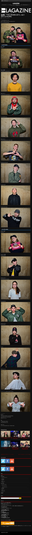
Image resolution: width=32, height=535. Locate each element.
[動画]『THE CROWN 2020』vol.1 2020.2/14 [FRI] (15, 438)
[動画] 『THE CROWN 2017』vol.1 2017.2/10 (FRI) (24, 454)
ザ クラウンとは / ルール (4, 477)
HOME (2, 475)
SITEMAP (2, 493)
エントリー (3, 478)
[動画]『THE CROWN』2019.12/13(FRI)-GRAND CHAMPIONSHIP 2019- (15, 448)
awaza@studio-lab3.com (6, 517)
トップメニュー (5, 0)
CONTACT (2, 492)
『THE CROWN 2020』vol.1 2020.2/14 (5, 448)
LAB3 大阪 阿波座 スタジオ (5, 514)
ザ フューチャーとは (4, 484)
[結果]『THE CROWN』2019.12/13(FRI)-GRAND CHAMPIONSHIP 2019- (25, 448)
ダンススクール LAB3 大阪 (4, 502)
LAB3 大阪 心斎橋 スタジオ (5, 509)
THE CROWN (2, 476)
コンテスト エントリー (4, 485)
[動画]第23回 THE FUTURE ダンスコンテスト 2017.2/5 (7, 454)
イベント (3, 480)
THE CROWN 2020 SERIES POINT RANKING (5, 438)
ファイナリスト (3, 491)
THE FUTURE (2, 483)
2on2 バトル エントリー (4, 487)
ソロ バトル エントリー (4, 486)
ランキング (3, 482)
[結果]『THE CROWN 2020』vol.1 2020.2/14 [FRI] (25, 438)
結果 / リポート (3, 481)
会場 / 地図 (3, 479)
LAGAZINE (16, 3)
